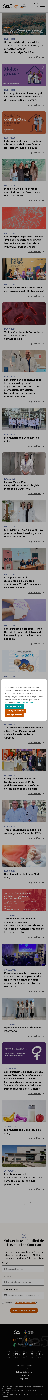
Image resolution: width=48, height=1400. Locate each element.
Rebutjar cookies (14, 715)
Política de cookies (24, 703)
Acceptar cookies (14, 706)
